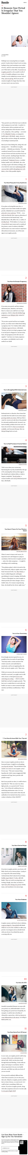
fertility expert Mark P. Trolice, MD (11, 878)
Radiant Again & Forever (9, 328)
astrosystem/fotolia (22, 759)
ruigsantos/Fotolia (23, 464)
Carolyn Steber (5, 54)
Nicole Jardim (16, 476)
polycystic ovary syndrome (8, 213)
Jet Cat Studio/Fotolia (22, 920)
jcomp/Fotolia (24, 1053)
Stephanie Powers (14, 160)
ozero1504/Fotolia (23, 1003)
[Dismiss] (26, 1141)
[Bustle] (5, 2)
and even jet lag (9, 78)
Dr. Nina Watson (19, 571)
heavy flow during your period (13, 884)
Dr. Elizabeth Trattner (9, 134)
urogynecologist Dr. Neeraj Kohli (10, 925)
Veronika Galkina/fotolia (21, 551)
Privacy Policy (5, 1151)
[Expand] (21, 1141)
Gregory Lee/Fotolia (22, 866)
